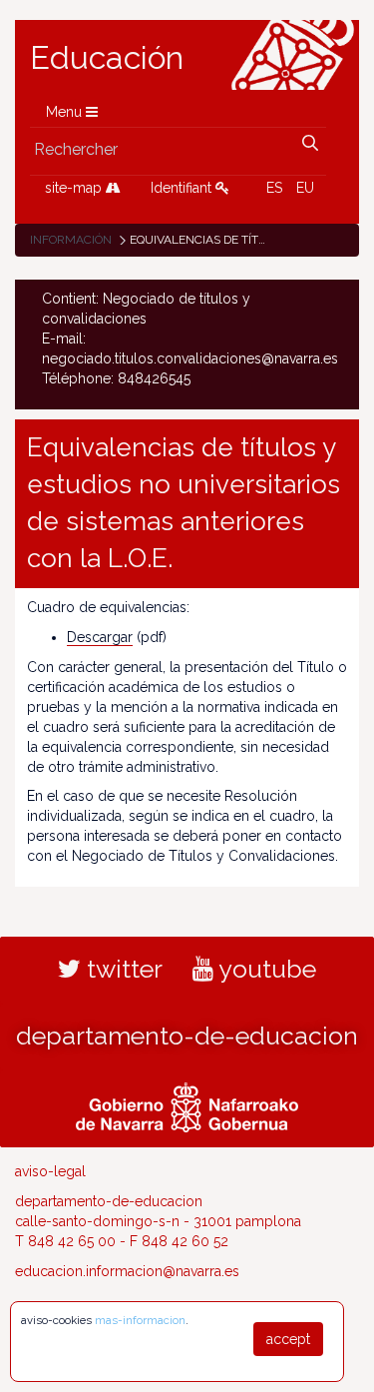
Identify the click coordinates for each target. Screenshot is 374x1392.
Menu (66, 112)
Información (71, 240)
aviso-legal (50, 1171)
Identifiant (183, 188)
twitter (122, 969)
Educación (107, 58)
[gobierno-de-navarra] (187, 1105)
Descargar (100, 637)
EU (305, 188)
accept (288, 1339)
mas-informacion (140, 1320)
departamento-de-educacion (187, 1035)
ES (274, 188)
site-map (75, 188)
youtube (264, 969)
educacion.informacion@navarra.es (127, 1271)
